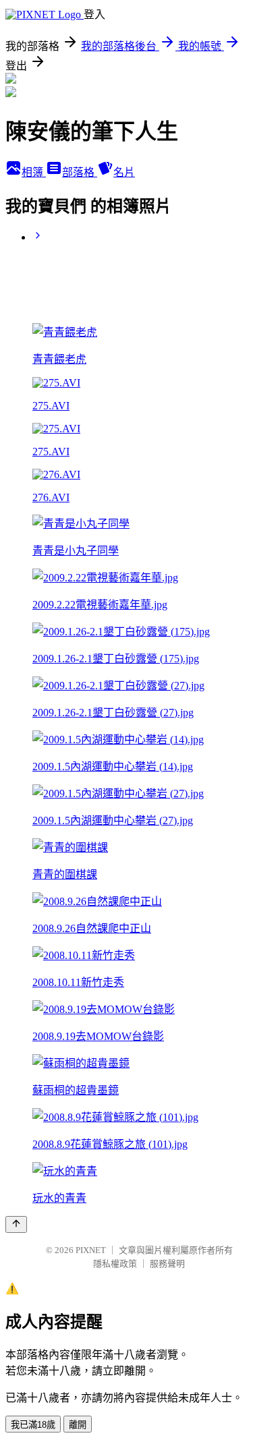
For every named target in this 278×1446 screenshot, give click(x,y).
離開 (77, 1425)
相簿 (34, 172)
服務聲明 (167, 1264)
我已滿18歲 (33, 1425)
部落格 (79, 172)
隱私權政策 (115, 1264)
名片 (124, 172)
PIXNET (91, 1250)
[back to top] (16, 1224)
